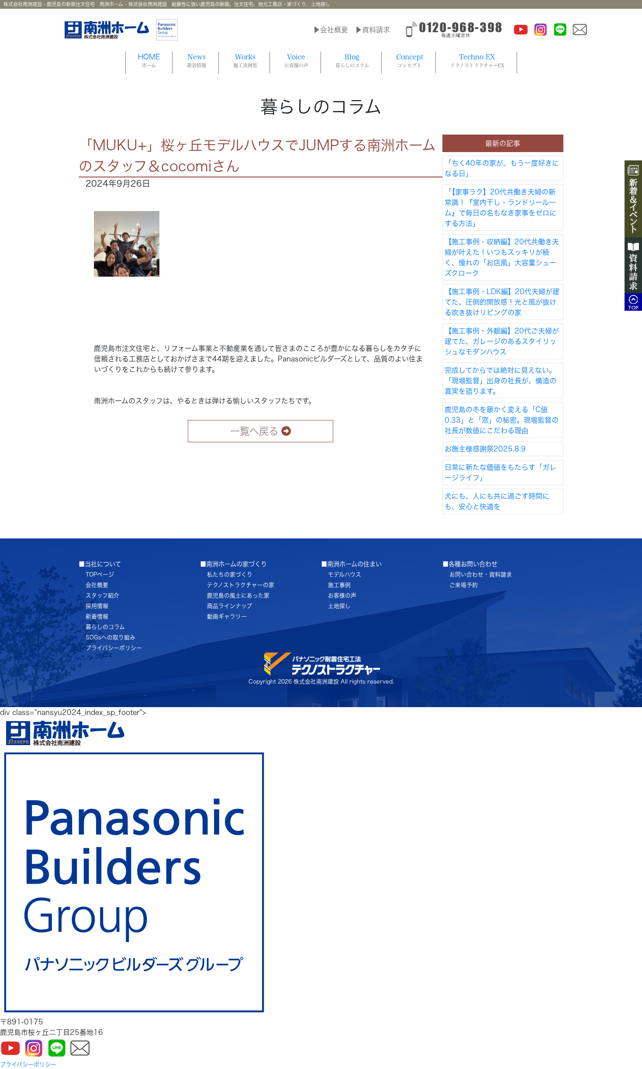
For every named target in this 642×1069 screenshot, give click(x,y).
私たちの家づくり (229, 574)
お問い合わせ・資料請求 (480, 574)
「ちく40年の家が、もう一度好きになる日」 (502, 168)
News (196, 60)
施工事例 (339, 585)
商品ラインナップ (229, 606)
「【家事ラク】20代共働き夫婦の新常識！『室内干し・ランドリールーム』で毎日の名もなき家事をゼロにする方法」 (500, 207)
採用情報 (97, 606)
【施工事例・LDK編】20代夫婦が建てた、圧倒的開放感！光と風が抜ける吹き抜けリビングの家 (502, 302)
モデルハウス (344, 574)
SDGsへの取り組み (110, 637)
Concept (409, 60)
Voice (296, 60)
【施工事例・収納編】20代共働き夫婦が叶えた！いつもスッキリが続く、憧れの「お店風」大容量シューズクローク (502, 257)
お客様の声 (342, 595)
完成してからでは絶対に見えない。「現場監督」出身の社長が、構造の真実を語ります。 (500, 381)
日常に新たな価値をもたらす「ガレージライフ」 (500, 472)
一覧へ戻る (254, 431)
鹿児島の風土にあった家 (238, 595)
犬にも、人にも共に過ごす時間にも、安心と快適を (497, 501)
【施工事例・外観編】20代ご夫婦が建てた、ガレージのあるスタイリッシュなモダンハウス (502, 341)
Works (245, 60)
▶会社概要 (330, 29)
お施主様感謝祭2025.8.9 (485, 448)
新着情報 (97, 616)
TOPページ (100, 574)
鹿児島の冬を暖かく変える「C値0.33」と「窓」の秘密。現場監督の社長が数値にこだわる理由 (502, 420)
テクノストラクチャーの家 (240, 585)
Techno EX (477, 60)
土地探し (339, 606)
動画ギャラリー (227, 616)
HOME (149, 60)
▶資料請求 (372, 29)
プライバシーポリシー (114, 648)
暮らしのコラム (105, 627)
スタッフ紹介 (102, 595)
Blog (352, 60)
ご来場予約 (463, 585)
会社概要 (97, 585)
